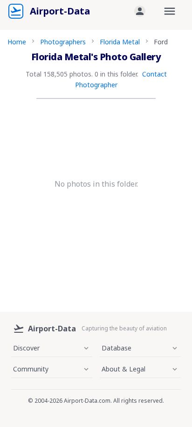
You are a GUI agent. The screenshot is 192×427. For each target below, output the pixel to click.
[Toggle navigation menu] (170, 11)
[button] (139, 11)
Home (16, 41)
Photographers (63, 41)
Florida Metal (120, 41)
